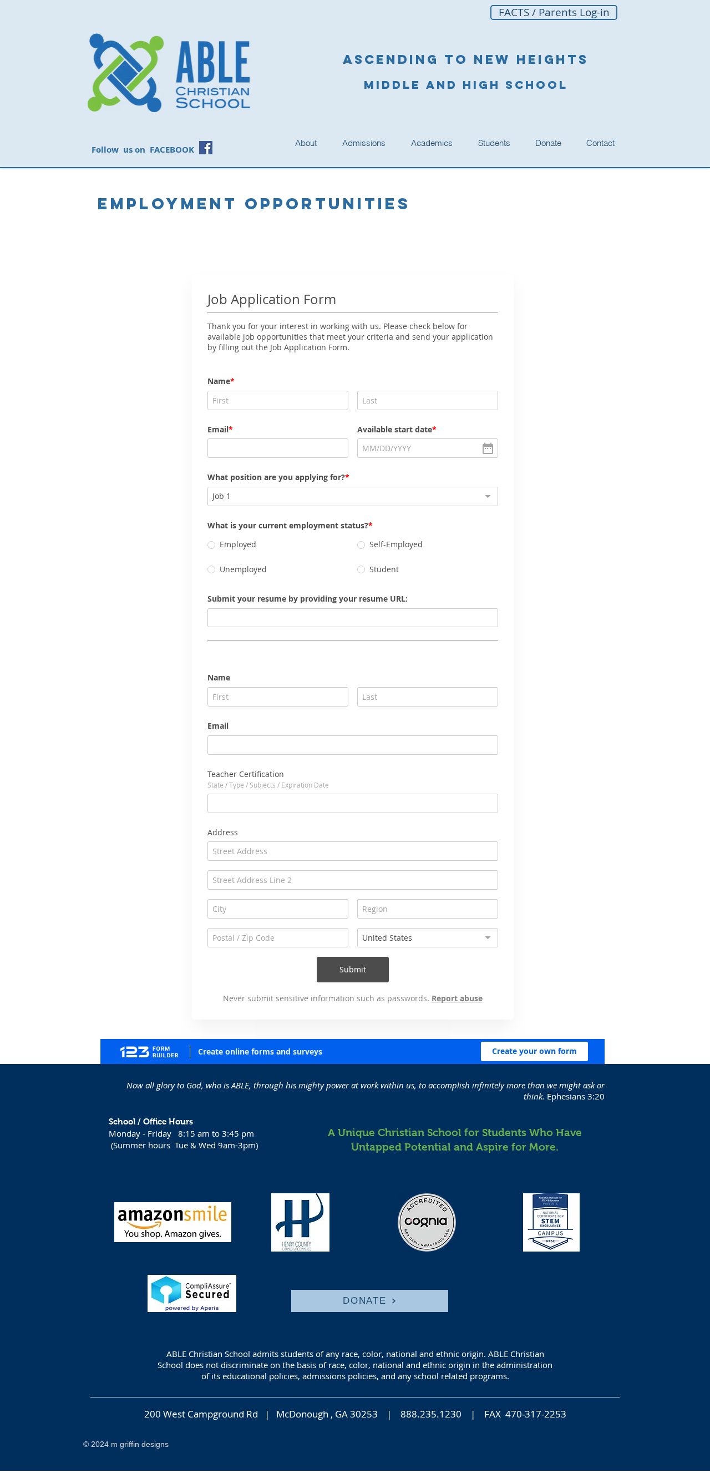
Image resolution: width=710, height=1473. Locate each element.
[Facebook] (205, 147)
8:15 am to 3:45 (209, 1133)
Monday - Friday (143, 1133)
